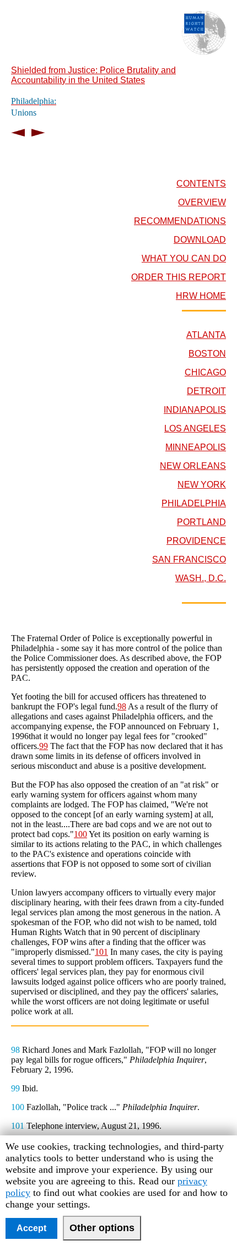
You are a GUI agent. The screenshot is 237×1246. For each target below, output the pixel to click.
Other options (101, 1227)
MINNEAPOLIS (195, 447)
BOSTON (207, 353)
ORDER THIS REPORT (178, 277)
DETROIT (206, 391)
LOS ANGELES (195, 428)
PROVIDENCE (196, 540)
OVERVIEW (202, 202)
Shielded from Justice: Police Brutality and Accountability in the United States (93, 75)
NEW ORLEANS (193, 466)
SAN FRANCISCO (189, 559)
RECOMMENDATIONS (180, 221)
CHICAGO (205, 372)
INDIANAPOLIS (195, 409)
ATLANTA (206, 335)
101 (101, 952)
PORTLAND (201, 522)
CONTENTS (201, 183)
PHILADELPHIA (193, 503)
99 (43, 746)
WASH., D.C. (200, 578)
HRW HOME (201, 295)
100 (80, 834)
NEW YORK (201, 484)
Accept (31, 1228)
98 (121, 706)
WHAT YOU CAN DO (184, 258)
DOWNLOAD (200, 239)
